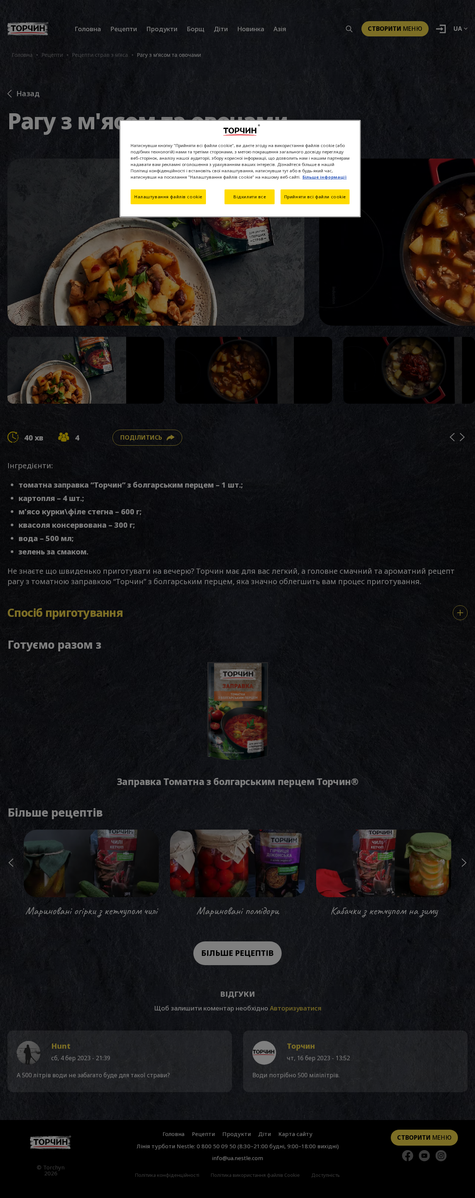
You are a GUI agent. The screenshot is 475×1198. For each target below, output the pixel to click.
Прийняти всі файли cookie (315, 196)
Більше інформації (324, 177)
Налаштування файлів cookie (168, 196)
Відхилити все (249, 196)
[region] (240, 168)
